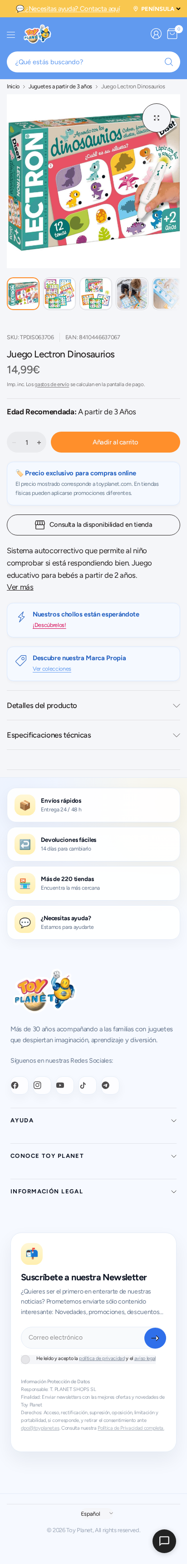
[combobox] (93, 61)
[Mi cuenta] (156, 33)
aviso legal (145, 1358)
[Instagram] (42, 1085)
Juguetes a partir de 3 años (60, 87)
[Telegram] (110, 1085)
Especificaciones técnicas (49, 734)
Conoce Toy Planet (47, 1155)
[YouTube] (65, 1085)
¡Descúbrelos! (49, 625)
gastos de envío (51, 384)
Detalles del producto (42, 705)
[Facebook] (19, 1085)
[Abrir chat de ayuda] (164, 1541)
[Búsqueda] (168, 61)
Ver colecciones (52, 668)
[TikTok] (88, 1085)
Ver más (20, 586)
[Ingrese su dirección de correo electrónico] (155, 1338)
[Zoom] (156, 117)
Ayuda (22, 1120)
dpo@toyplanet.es (40, 1428)
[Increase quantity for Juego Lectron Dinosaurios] (39, 442)
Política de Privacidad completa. (131, 1428)
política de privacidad (102, 1358)
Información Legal (46, 1191)
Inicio (13, 87)
